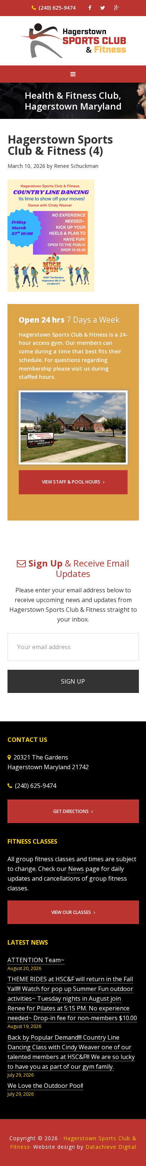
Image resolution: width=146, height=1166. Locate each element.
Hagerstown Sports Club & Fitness (73, 45)
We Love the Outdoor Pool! (45, 1085)
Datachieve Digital (110, 1146)
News (76, 869)
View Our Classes (71, 912)
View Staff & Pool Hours (71, 482)
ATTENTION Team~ (35, 960)
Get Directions (71, 811)
